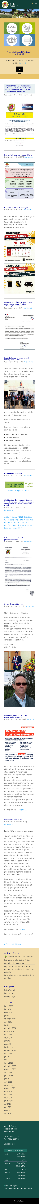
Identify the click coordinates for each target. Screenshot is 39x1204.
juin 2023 (7, 1056)
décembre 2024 (10, 1028)
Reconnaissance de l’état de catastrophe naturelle (15, 716)
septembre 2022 (10, 1072)
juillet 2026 (8, 1006)
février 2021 (8, 1113)
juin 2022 (7, 1078)
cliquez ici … (22, 809)
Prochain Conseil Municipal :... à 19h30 (19, 52)
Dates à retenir (9, 990)
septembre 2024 (10, 1034)
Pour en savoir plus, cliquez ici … (19, 490)
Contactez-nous (9, 1144)
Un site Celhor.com (19, 1201)
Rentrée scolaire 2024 (13, 819)
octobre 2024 (9, 1031)
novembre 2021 (10, 1088)
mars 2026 (8, 1012)
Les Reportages (10, 996)
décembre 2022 (10, 1066)
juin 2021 (7, 1104)
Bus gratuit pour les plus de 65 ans (18, 154)
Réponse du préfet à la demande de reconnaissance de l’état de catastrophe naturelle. (18, 304)
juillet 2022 (8, 1075)
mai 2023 (7, 1059)
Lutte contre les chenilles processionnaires (14, 538)
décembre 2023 (10, 1050)
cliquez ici (22, 63)
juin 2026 (7, 1009)
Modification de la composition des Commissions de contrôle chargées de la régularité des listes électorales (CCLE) (19, 503)
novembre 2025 (10, 1018)
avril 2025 (8, 1022)
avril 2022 (8, 1082)
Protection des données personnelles (18, 1188)
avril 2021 (8, 1107)
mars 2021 (8, 1110)
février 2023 (8, 1063)
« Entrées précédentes (12, 944)
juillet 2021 (8, 1100)
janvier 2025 (8, 1025)
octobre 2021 (9, 1091)
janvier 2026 (8, 1015)
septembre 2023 (10, 1053)
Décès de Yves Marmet (13, 604)
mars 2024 (8, 1044)
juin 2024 (7, 1040)
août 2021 (8, 1097)
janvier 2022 (8, 1085)
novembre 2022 (10, 1069)
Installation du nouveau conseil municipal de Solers (16, 358)
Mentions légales (11, 1185)
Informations (28, 95)
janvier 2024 (8, 1047)
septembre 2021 (10, 1094)
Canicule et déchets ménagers (16, 207)
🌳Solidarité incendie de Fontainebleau (18, 956)
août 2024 (8, 1037)
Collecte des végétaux (13, 473)
